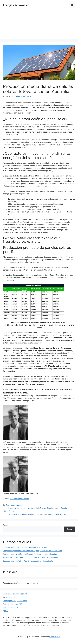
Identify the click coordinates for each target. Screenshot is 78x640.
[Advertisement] (39, 25)
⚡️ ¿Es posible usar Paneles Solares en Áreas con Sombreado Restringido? (36, 514)
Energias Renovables (16, 5)
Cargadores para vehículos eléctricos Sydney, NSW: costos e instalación (32, 551)
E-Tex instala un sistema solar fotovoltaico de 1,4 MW (25, 547)
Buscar (6, 525)
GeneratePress (54, 637)
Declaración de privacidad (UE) (15, 594)
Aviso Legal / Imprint (11, 597)
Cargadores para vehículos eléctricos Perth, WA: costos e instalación (31, 554)
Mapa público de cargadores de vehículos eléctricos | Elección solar (30, 558)
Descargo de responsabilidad (15, 601)
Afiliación (6, 611)
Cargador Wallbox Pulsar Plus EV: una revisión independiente (28, 561)
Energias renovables (14, 505)
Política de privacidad (12, 608)
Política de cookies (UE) (12, 604)
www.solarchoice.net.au (19, 499)
